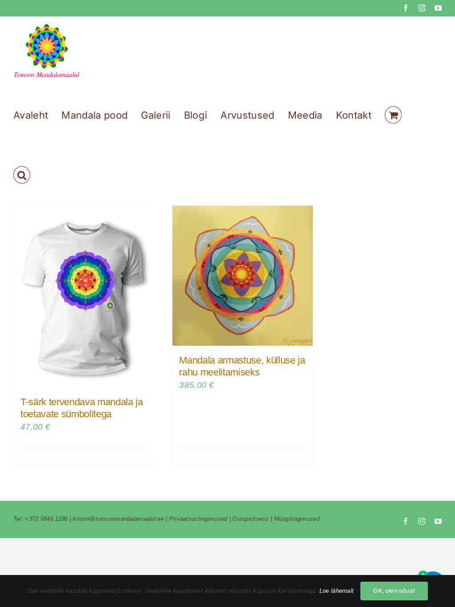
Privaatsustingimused (198, 518)
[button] (21, 175)
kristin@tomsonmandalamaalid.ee (118, 518)
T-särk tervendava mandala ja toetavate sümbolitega (81, 407)
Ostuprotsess (250, 518)
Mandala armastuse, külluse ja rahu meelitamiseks (242, 366)
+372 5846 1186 (46, 518)
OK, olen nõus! (394, 590)
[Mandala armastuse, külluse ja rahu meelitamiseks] (242, 276)
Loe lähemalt (336, 590)
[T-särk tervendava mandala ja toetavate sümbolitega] (84, 296)
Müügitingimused (296, 518)
